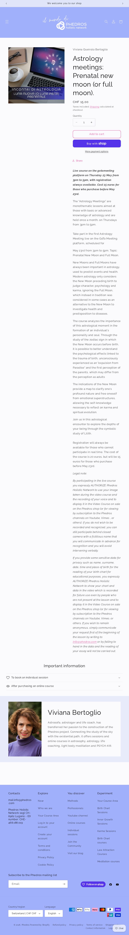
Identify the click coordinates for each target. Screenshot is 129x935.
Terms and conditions (44, 847)
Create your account (45, 836)
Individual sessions (73, 832)
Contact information (95, 928)
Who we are (45, 808)
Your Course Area (48, 815)
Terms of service (94, 925)
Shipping (94, 106)
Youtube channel (78, 815)
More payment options (96, 151)
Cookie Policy (46, 864)
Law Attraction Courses (106, 852)
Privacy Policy (46, 857)
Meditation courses (108, 861)
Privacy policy (76, 925)
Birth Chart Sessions (103, 810)
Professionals (75, 808)
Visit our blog (75, 853)
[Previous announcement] (6, 3)
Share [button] (79, 160)
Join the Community (74, 843)
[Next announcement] (122, 3)
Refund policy (59, 925)
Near (41, 800)
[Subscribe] (63, 884)
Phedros (26, 925)
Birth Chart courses (103, 840)
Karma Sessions (106, 831)
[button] (7, 21)
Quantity (77, 116)
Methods (73, 800)
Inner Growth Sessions (105, 821)
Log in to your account (46, 824)
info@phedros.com (85, 641)
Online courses (76, 822)
